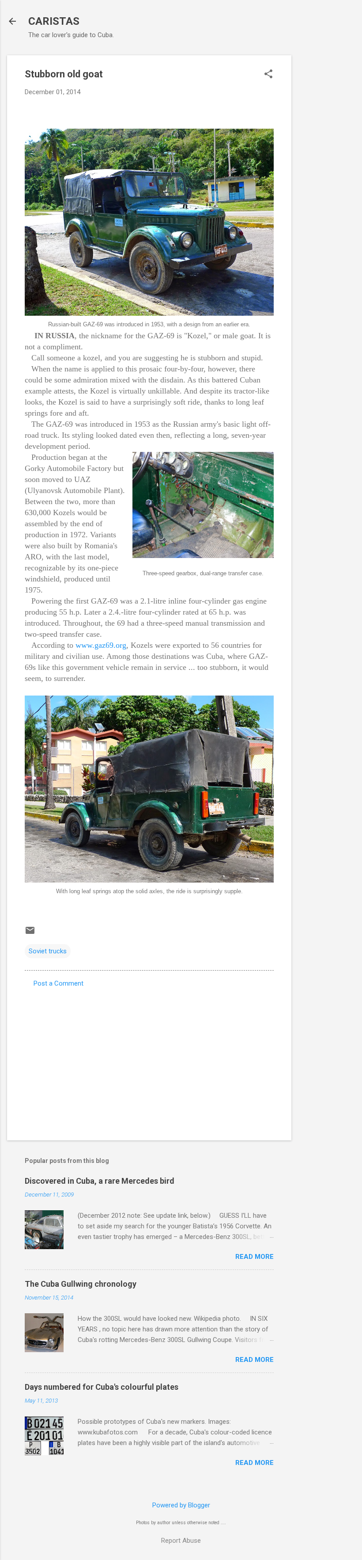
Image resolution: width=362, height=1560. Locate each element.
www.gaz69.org (100, 645)
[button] (268, 75)
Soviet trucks (48, 951)
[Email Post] (30, 933)
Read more (254, 1257)
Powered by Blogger (181, 1505)
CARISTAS (53, 21)
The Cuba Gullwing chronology (80, 1284)
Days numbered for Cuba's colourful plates (101, 1387)
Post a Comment (58, 983)
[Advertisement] (326, 188)
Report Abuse (181, 1541)
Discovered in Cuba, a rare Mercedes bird (99, 1180)
